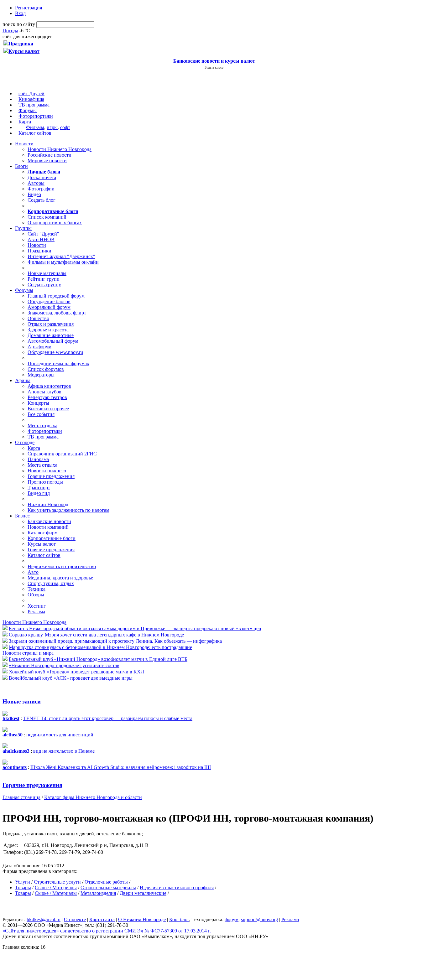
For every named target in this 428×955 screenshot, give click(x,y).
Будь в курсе (214, 67)
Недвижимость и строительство (62, 566)
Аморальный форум (49, 307)
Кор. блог (179, 919)
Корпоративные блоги (52, 538)
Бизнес (22, 515)
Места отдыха (42, 425)
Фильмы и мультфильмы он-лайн (63, 262)
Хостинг (37, 606)
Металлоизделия (98, 893)
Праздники (39, 250)
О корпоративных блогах (55, 222)
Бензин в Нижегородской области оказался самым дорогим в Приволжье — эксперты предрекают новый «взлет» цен (135, 628)
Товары (23, 887)
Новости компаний (48, 527)
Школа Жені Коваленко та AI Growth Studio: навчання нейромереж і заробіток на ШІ (120, 767)
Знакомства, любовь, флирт (57, 312)
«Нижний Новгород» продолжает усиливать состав (64, 665)
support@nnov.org (259, 919)
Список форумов (46, 369)
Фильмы (35, 127)
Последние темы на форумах (58, 363)
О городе (24, 442)
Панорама (38, 459)
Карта (24, 121)
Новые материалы (47, 273)
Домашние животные (51, 335)
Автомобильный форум (53, 341)
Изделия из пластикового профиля (177, 887)
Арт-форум (39, 346)
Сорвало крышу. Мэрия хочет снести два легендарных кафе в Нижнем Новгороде (96, 634)
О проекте (75, 919)
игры (52, 127)
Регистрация (28, 7)
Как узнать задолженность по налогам (68, 510)
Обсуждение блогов (49, 301)
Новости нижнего (47, 470)
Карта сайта (102, 919)
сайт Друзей (31, 93)
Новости (24, 143)
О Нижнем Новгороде (142, 919)
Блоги (21, 166)
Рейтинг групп (44, 279)
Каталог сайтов (34, 133)
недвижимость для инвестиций (59, 734)
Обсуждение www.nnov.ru (55, 352)
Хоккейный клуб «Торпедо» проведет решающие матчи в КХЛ (76, 671)
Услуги (22, 882)
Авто (33, 572)
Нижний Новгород (48, 504)
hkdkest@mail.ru (43, 919)
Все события (41, 414)
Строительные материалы (108, 887)
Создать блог (41, 200)
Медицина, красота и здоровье (60, 577)
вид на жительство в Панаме (64, 751)
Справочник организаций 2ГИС (62, 453)
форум (231, 919)
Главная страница (21, 797)
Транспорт (39, 487)
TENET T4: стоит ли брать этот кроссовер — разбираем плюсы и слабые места (107, 718)
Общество (38, 318)
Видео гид (39, 493)
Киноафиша (31, 99)
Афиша (22, 380)
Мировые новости (47, 160)
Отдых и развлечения (51, 324)
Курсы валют (42, 544)
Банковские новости (49, 521)
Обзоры (36, 594)
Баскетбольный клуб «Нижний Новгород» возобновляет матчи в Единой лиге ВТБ (98, 659)
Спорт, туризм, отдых (51, 583)
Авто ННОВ (41, 239)
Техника (36, 589)
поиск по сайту (19, 24)
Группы (23, 228)
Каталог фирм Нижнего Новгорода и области (93, 797)
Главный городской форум (56, 295)
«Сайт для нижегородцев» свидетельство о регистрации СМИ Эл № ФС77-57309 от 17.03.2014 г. (107, 930)
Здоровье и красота (48, 329)
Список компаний (47, 217)
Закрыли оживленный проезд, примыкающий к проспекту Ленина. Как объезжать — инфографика (115, 641)
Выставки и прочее (48, 408)
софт (65, 127)
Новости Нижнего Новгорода (59, 149)
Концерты (38, 403)
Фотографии (41, 188)
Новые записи (22, 701)
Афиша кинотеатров (49, 386)
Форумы (27, 110)
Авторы (36, 183)
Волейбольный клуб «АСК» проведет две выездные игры (71, 678)
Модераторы (41, 374)
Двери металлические (143, 893)
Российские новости (49, 155)
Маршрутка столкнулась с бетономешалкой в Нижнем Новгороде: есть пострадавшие (100, 647)
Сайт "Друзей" (43, 233)
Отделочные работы (106, 882)
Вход (20, 13)
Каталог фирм (43, 532)
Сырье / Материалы (56, 887)
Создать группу (44, 284)
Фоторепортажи (35, 116)
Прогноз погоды (45, 482)
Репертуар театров (47, 397)
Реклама (36, 611)
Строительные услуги (57, 882)
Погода (10, 30)
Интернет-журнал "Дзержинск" (61, 256)
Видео (34, 194)
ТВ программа (34, 104)
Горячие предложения (51, 476)
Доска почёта (42, 177)
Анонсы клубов (44, 391)
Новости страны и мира (28, 653)
